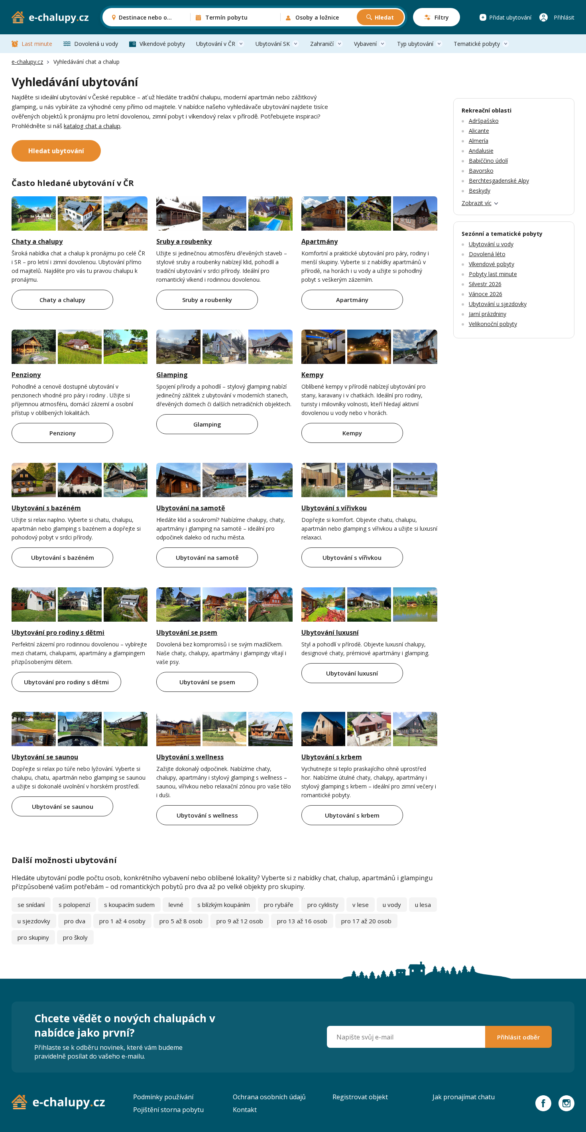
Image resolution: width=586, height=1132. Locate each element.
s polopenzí (74, 905)
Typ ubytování (415, 43)
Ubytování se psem (186, 632)
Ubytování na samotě (190, 508)
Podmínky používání (163, 1096)
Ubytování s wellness (190, 757)
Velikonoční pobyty (493, 324)
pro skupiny (33, 937)
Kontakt (245, 1109)
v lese (360, 905)
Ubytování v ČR (215, 43)
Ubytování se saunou (45, 757)
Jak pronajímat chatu (464, 1096)
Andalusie (481, 150)
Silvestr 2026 (485, 284)
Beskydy (479, 190)
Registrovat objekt (360, 1096)
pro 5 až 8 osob (181, 921)
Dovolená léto (487, 254)
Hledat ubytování (56, 150)
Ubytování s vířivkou (334, 508)
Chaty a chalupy (37, 241)
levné (176, 905)
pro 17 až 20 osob (366, 921)
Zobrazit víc (477, 203)
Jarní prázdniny (487, 314)
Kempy (312, 374)
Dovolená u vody (96, 43)
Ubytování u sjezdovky (498, 304)
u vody (392, 905)
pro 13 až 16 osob (302, 921)
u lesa (423, 905)
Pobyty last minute (493, 274)
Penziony (26, 374)
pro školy (75, 937)
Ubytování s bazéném (46, 508)
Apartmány (319, 241)
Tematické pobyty (477, 43)
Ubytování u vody (491, 244)
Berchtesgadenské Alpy (499, 180)
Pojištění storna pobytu (168, 1109)
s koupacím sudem (129, 905)
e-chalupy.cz (27, 61)
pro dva (74, 921)
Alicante (479, 130)
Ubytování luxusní (330, 632)
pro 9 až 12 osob (239, 921)
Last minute (37, 43)
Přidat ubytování (510, 17)
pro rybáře (278, 905)
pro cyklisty (322, 905)
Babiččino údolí (488, 160)
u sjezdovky (34, 921)
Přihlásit (564, 17)
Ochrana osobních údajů (269, 1096)
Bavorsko (481, 170)
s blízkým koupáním (223, 905)
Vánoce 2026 (485, 294)
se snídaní (31, 905)
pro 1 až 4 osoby (122, 921)
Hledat (384, 17)
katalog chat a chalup (92, 126)
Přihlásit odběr (518, 1037)
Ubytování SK (273, 43)
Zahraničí (322, 43)
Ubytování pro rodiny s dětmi (58, 632)
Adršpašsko (484, 120)
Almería (478, 140)
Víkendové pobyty (162, 43)
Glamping (172, 374)
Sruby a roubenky (184, 241)
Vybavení (365, 43)
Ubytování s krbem (331, 757)
